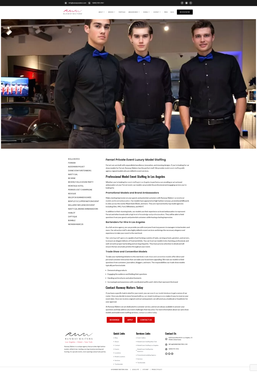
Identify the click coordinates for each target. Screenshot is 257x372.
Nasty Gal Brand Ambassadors (83, 209)
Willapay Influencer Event (81, 205)
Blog (172, 12)
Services (110, 12)
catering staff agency (117, 238)
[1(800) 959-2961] (166, 349)
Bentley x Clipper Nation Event (83, 201)
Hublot (71, 213)
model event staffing (172, 168)
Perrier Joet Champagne (80, 190)
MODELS (145, 12)
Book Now (185, 12)
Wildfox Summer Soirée (79, 197)
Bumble (71, 220)
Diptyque (72, 216)
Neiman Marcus (75, 224)
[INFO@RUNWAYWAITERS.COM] (166, 344)
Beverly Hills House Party (80, 182)
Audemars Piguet (76, 166)
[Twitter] (169, 353)
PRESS (166, 12)
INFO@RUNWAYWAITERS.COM (178, 344)
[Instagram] (172, 353)
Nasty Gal (73, 174)
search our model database (160, 293)
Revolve (72, 193)
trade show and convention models (157, 256)
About (101, 12)
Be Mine (71, 178)
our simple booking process (155, 296)
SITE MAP (145, 369)
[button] (3, 84)
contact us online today (148, 312)
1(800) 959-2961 (174, 349)
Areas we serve (133, 12)
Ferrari (72, 163)
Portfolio (122, 12)
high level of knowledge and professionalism (147, 214)
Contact (156, 12)
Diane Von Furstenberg (79, 170)
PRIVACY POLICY (157, 369)
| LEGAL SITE (134, 369)
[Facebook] (166, 353)
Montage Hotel (76, 186)
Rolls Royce (74, 159)
